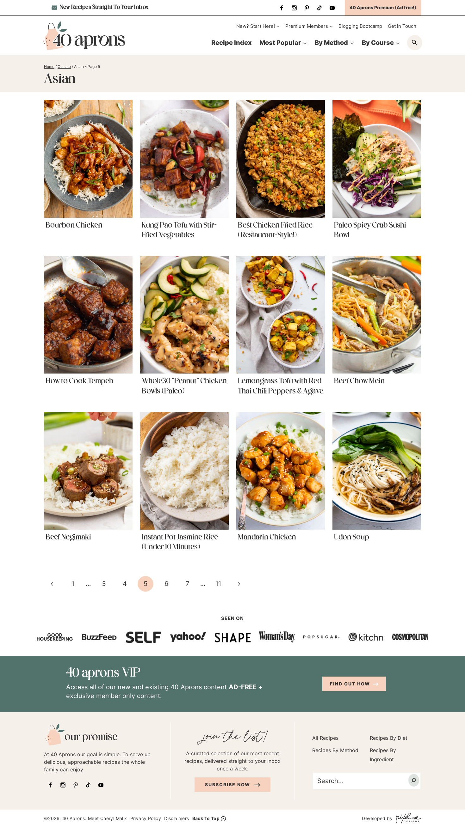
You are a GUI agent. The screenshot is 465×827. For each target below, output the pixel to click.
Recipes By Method (335, 750)
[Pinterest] (307, 8)
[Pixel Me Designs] (407, 818)
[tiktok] (319, 8)
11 (218, 583)
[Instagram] (294, 8)
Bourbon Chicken (74, 225)
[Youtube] (332, 8)
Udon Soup (351, 537)
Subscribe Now (228, 784)
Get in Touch (402, 26)
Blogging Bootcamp (360, 26)
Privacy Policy (145, 818)
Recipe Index (231, 42)
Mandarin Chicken (267, 537)
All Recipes (325, 738)
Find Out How (350, 683)
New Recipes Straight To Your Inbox (104, 7)
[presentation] (88, 158)
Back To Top (206, 818)
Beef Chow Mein (359, 381)
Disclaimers (176, 818)
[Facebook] (281, 8)
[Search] (413, 780)
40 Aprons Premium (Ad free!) (383, 7)
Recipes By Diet (388, 738)
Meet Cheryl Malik (107, 818)
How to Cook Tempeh (79, 381)
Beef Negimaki (68, 537)
